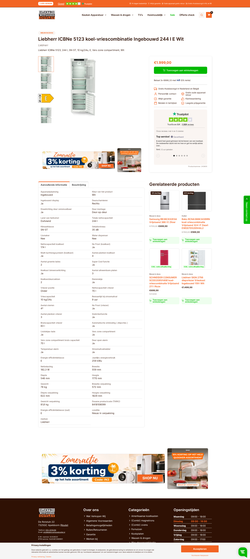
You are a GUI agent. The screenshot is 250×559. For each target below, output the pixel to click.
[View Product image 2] (46, 81)
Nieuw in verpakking (103, 413)
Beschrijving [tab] (79, 184)
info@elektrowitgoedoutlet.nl (54, 532)
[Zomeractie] (78, 160)
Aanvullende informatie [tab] (54, 184)
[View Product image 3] (46, 98)
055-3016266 (51, 530)
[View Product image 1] (46, 64)
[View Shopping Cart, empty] (209, 15)
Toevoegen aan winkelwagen (182, 70)
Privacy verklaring (38, 557)
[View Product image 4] (46, 115)
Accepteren (200, 548)
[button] (104, 15)
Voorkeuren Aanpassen (199, 555)
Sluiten (48, 557)
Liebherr (45, 422)
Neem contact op (246, 211)
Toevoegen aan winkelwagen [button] (160, 240)
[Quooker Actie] (129, 160)
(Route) (64, 525)
